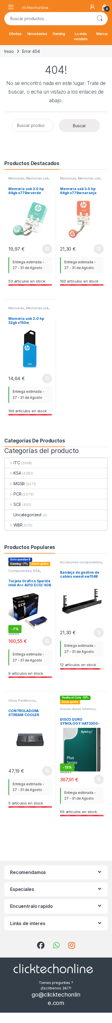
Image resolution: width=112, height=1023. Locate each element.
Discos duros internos (77, 709)
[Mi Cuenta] (92, 6)
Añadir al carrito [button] (46, 249)
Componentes (19, 571)
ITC (16, 462)
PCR (17, 494)
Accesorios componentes (81, 562)
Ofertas (15, 34)
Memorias (16, 178)
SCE (17, 504)
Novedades (37, 34)
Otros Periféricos (22, 701)
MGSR (19, 483)
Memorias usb (37, 178)
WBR (17, 525)
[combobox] (48, 18)
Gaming (59, 34)
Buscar (100, 18)
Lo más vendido (81, 36)
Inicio (9, 51)
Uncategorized (27, 514)
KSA (17, 473)
